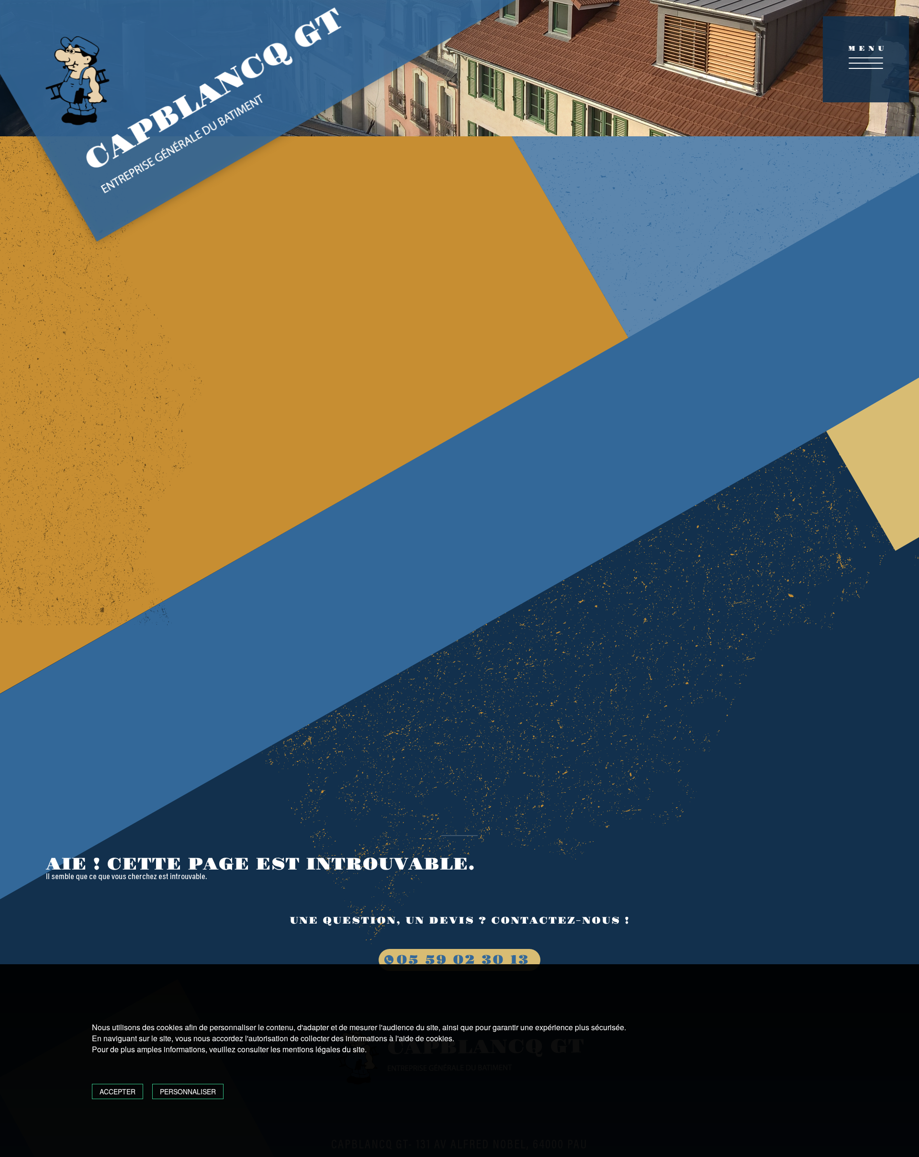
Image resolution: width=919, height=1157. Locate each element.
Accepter (117, 1091)
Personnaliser (188, 1091)
